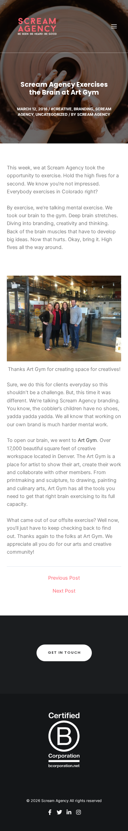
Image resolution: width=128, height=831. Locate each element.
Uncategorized (51, 114)
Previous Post (64, 578)
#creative (61, 109)
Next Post (64, 591)
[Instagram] (78, 812)
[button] (64, 653)
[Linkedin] (69, 812)
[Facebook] (50, 812)
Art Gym (87, 440)
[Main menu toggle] (114, 26)
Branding (83, 109)
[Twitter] (59, 812)
